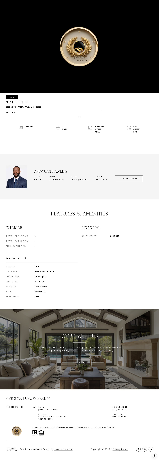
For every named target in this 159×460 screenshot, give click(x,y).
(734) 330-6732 (57, 179)
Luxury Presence (63, 449)
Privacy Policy (120, 449)
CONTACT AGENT (128, 178)
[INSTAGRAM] (144, 449)
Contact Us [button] (79, 362)
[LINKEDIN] (151, 449)
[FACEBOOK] (138, 449)
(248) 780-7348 (119, 416)
